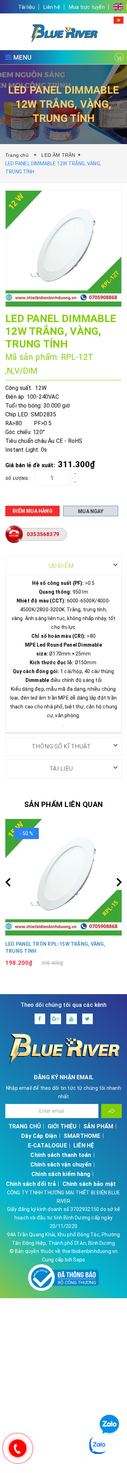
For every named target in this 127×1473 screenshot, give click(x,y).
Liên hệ (51, 7)
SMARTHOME (82, 1136)
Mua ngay (90, 511)
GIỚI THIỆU (62, 1126)
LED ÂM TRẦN (58, 155)
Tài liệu (26, 7)
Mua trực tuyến (87, 7)
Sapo (79, 1260)
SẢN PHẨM (98, 1126)
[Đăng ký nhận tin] (111, 1111)
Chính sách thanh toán (60, 1155)
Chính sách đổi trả (31, 1184)
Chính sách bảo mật (89, 1184)
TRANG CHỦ (24, 1126)
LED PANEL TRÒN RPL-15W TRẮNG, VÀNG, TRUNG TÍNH (55, 947)
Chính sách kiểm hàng (60, 1174)
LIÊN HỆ (83, 1145)
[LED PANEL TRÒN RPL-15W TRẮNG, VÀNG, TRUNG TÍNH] (63, 877)
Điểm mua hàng (32, 511)
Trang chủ (18, 155)
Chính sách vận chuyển (60, 1164)
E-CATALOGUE (47, 1145)
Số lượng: (17, 478)
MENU (22, 57)
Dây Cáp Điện (39, 1136)
